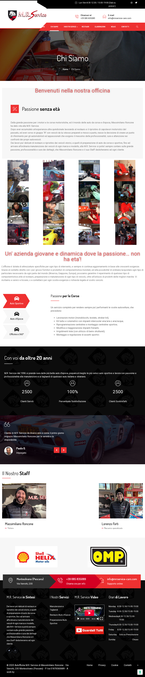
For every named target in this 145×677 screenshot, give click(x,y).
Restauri (85, 27)
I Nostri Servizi (70, 27)
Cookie (114, 665)
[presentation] (56, 450)
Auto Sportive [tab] (16, 303)
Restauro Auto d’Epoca (60, 615)
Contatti (125, 27)
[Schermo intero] (101, 618)
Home (42, 27)
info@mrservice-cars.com (119, 18)
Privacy (102, 665)
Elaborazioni (100, 27)
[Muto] (98, 618)
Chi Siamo (54, 27)
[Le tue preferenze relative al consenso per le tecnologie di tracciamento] (140, 672)
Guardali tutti (81, 623)
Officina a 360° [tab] (16, 334)
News (113, 27)
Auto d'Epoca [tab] (16, 319)
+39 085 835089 (88, 18)
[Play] (78, 618)
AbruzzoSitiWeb (23, 672)
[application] (89, 613)
